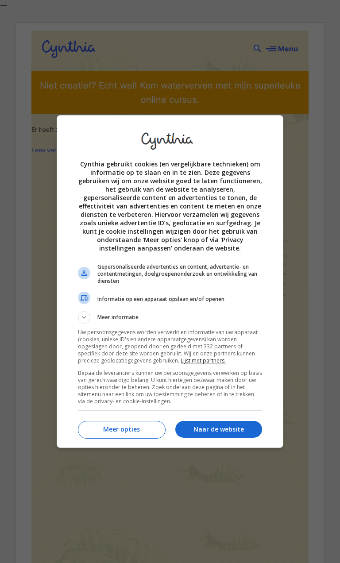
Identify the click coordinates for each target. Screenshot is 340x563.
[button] (170, 317)
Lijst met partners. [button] (203, 360)
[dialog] (170, 281)
